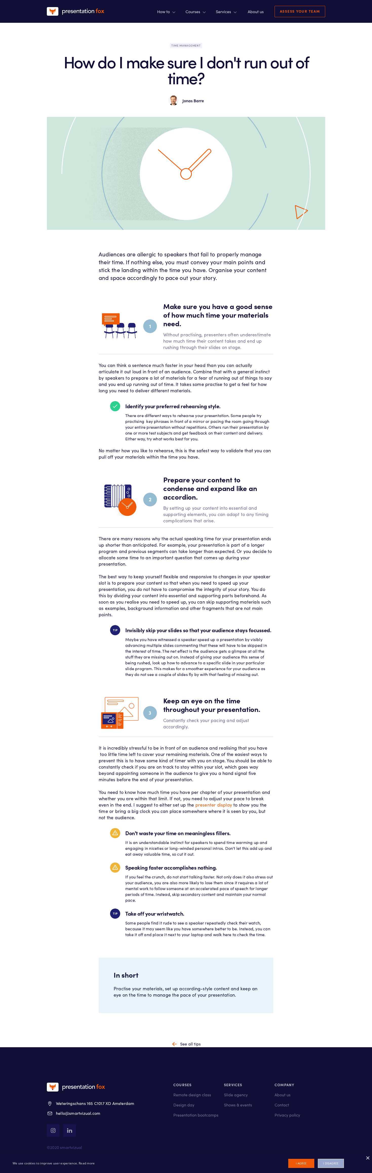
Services (223, 11)
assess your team (300, 11)
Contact (282, 1104)
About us (283, 1094)
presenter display (213, 804)
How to (163, 11)
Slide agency (236, 1094)
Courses (192, 11)
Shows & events (238, 1104)
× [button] (367, 1158)
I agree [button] (301, 1163)
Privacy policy (287, 1114)
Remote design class (192, 1094)
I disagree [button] (331, 1163)
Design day (183, 1104)
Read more (87, 1163)
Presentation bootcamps (195, 1114)
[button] (166, 11)
